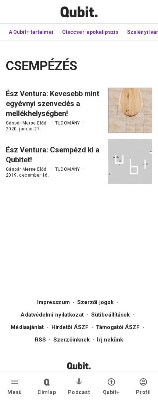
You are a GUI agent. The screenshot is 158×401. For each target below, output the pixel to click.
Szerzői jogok (95, 302)
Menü (14, 392)
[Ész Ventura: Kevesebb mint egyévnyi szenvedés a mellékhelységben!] (130, 110)
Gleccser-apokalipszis (90, 32)
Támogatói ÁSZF (118, 327)
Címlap (46, 392)
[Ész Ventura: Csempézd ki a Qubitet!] (130, 161)
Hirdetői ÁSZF (70, 327)
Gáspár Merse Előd (26, 123)
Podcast (79, 392)
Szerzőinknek (71, 339)
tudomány (67, 123)
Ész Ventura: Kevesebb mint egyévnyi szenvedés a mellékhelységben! (52, 103)
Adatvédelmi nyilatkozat (52, 314)
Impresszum (53, 302)
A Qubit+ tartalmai (31, 32)
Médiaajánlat (27, 327)
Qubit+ (111, 392)
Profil (143, 392)
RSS (40, 339)
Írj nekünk (110, 339)
